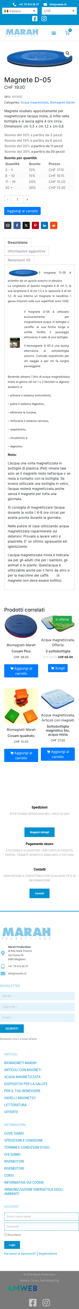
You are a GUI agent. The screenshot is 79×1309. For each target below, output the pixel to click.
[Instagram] (44, 19)
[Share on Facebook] (17, 225)
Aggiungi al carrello (22, 211)
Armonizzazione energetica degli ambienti (33, 1191)
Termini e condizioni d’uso (27, 1147)
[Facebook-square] (35, 19)
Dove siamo (14, 1133)
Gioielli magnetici (19, 1098)
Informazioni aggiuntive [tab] (26, 251)
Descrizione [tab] (18, 242)
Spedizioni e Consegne (23, 1140)
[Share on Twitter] (26, 225)
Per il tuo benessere (22, 1091)
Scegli (60, 668)
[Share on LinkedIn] (44, 225)
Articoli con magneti (22, 1070)
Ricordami (14, 1235)
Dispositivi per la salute (26, 1084)
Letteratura (15, 1105)
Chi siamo (12, 1154)
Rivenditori (14, 1161)
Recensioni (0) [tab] (19, 260)
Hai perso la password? (20, 1253)
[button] (53, 33)
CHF (47, 11)
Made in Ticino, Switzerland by (39, 1280)
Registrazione (48, 1253)
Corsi (9, 1175)
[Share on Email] (7, 225)
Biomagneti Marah (62, 102)
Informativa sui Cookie (24, 1182)
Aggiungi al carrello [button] (23, 671)
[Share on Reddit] (53, 225)
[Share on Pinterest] (35, 225)
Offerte (11, 1112)
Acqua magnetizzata (34, 102)
